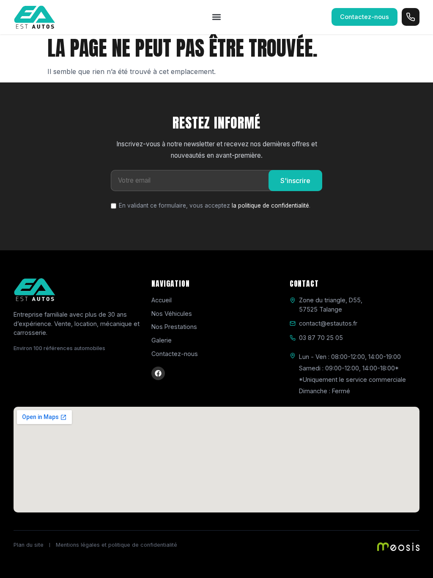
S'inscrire (295, 180)
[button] (217, 17)
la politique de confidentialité (270, 205)
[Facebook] (158, 373)
